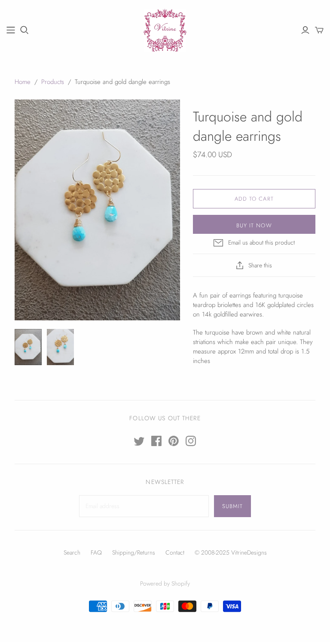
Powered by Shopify (165, 583)
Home (23, 82)
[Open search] (24, 30)
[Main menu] (10, 30)
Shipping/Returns (133, 552)
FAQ (96, 552)
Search (72, 552)
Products (52, 82)
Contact (174, 552)
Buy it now (254, 225)
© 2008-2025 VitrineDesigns (231, 552)
